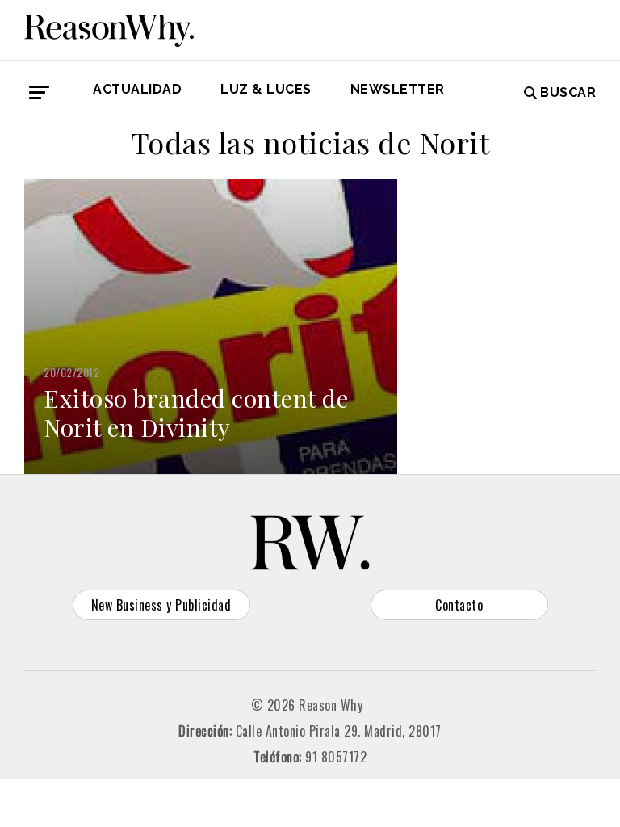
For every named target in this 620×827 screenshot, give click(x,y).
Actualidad (137, 89)
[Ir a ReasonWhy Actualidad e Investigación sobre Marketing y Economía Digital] (109, 27)
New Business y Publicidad (161, 605)
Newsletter (397, 89)
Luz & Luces (266, 89)
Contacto (459, 605)
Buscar (568, 92)
